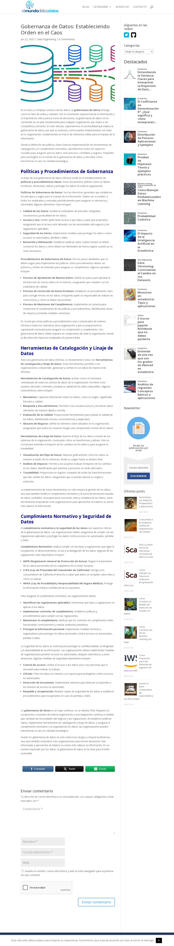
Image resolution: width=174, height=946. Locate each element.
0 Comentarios (67, 39)
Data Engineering (46, 39)
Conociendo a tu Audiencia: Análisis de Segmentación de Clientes (146, 525)
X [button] (159, 940)
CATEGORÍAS (100, 7)
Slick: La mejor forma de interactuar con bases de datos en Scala (146, 550)
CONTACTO (139, 7)
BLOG (85, 7)
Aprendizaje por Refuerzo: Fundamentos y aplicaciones (146, 502)
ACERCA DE (122, 7)
